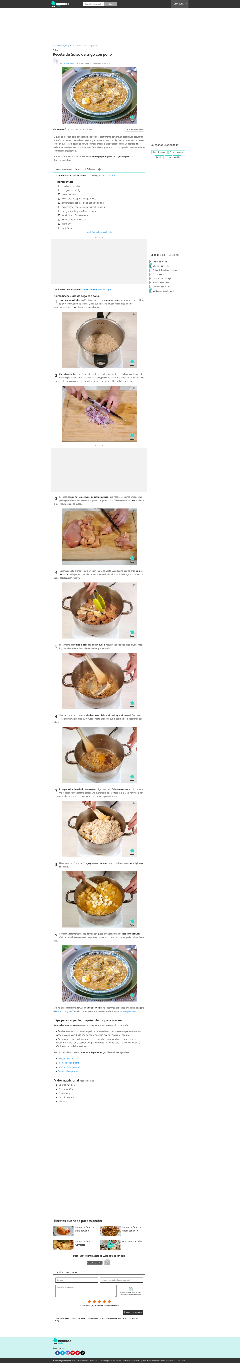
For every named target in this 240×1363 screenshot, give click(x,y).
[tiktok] (82, 1353)
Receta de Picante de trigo (97, 289)
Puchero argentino (160, 274)
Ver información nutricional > (99, 232)
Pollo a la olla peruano (68, 1063)
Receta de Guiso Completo (83, 1243)
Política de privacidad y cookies (110, 1361)
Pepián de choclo (160, 262)
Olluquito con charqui (161, 286)
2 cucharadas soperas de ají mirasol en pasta (83, 207)
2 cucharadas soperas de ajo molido (78, 199)
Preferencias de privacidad (131, 1361)
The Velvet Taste (68, 63)
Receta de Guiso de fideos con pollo (131, 1229)
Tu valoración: (83, 1305)
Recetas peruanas (107, 176)
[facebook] (57, 1353)
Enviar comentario (133, 1312)
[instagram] (67, 1353)
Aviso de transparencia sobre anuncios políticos (158, 1361)
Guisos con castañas (132, 1241)
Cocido (177, 157)
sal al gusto (66, 228)
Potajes (159, 157)
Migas (168, 157)
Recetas (55, 46)
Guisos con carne (177, 152)
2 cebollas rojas (68, 194)
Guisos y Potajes (64, 46)
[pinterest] (77, 1353)
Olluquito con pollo (161, 266)
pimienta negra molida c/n (74, 220)
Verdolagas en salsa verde (163, 291)
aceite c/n (66, 224)
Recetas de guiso (64, 1011)
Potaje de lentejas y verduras (165, 270)
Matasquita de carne (161, 282)
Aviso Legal (94, 1361)
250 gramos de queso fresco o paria (78, 211)
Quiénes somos (83, 1361)
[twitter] (62, 1353)
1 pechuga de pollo (70, 186)
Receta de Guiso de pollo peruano (84, 1229)
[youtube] (72, 1353)
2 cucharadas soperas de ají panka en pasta (82, 203)
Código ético (181, 1361)
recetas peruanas (128, 1011)
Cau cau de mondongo (162, 278)
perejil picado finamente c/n (74, 215)
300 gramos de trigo (71, 190)
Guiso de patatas (159, 152)
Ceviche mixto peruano (69, 1067)
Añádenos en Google (136, 129)
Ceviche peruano (66, 1059)
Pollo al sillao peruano (68, 1071)
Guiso (73, 46)
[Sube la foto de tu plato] (107, 1262)
